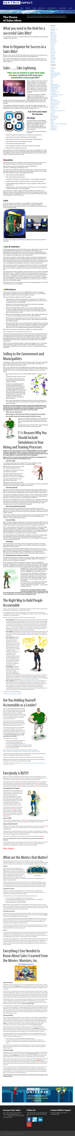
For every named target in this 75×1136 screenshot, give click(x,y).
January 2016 (53, 36)
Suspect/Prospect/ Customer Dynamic (58, 123)
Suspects (52, 125)
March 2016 (52, 33)
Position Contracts (54, 103)
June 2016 (52, 30)
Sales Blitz (52, 115)
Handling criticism (54, 84)
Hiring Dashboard (54, 87)
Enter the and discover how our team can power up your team (37, 1097)
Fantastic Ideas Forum (52, 8)
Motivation (52, 99)
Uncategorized (53, 129)
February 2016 (53, 35)
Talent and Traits (53, 126)
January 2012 (53, 39)
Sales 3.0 (52, 113)
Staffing (52, 122)
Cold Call (52, 71)
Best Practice (53, 68)
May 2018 (52, 27)
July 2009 (52, 54)
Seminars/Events (62, 8)
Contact (70, 8)
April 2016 (52, 32)
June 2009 (52, 55)
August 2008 (53, 58)
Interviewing (53, 93)
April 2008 (52, 62)
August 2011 (53, 43)
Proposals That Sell (54, 105)
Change (52, 70)
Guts (51, 83)
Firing (51, 81)
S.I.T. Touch (52, 112)
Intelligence (52, 90)
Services (34, 8)
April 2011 (52, 49)
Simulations (53, 119)
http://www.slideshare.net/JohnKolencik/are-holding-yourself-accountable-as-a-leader (21, 751)
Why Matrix (27, 8)
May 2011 (52, 48)
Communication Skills (55, 73)
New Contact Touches (55, 102)
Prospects (52, 106)
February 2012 (53, 38)
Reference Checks (54, 107)
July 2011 (52, 45)
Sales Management (54, 116)
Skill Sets (52, 121)
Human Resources (54, 89)
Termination (53, 128)
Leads (51, 97)
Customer (52, 77)
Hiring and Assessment (55, 86)
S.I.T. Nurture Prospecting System (57, 110)
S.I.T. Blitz (52, 109)
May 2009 (52, 57)
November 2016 (53, 29)
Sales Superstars (54, 118)
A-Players (52, 67)
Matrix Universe (41, 8)
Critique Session (53, 75)
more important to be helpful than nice (30, 679)
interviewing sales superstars (56, 94)
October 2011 (53, 42)
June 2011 (52, 46)
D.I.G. (51, 78)
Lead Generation (54, 96)
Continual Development (55, 74)
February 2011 (53, 52)
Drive (51, 80)
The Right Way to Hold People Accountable (12, 693)
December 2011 (53, 41)
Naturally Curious (54, 100)
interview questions (54, 91)
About (22, 8)
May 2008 (52, 61)
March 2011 (52, 51)
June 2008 (52, 59)
